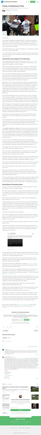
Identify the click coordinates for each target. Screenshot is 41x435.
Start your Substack (17, 430)
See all (4, 412)
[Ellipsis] (38, 349)
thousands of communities (22, 304)
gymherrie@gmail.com (20, 358)
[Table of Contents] (1, 217)
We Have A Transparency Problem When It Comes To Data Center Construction (15, 389)
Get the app (25, 430)
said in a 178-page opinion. (10, 273)
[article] (20, 389)
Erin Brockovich (7, 390)
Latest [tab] (6, 384)
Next (35, 330)
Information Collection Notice (20, 413)
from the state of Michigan (32, 263)
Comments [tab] (4, 337)
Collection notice (27, 427)
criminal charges (33, 61)
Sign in (38, 1)
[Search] (27, 2)
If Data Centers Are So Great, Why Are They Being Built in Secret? (15, 387)
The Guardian (24, 288)
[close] (30, 395)
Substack (15, 432)
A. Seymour (6, 349)
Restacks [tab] (8, 337)
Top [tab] (3, 384)
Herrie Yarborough (7, 356)
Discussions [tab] (10, 384)
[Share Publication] (29, 2)
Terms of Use (25, 412)
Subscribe (33, 1)
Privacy (20, 427)
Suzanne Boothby (14, 390)
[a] (35, 406)
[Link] (1, 59)
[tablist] (6, 338)
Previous (6, 330)
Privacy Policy (28, 413)
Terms (23, 427)
